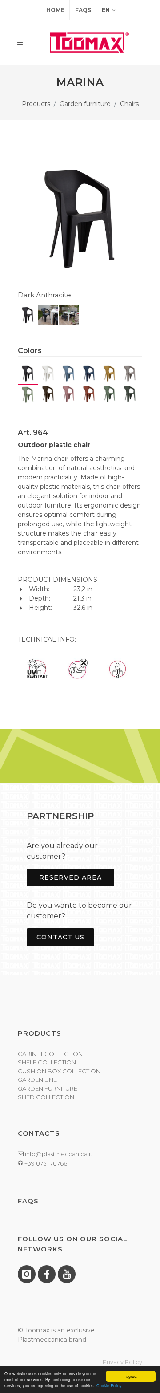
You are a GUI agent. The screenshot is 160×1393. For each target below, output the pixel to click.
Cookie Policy (109, 1386)
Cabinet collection (50, 1053)
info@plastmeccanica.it (58, 1153)
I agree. (131, 1376)
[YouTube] (67, 1274)
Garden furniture (85, 104)
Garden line (37, 1079)
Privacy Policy (122, 1361)
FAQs (83, 10)
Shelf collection (47, 1062)
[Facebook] (47, 1274)
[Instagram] (27, 1274)
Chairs (129, 104)
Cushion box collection (59, 1071)
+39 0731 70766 (45, 1163)
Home (55, 10)
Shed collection (46, 1097)
